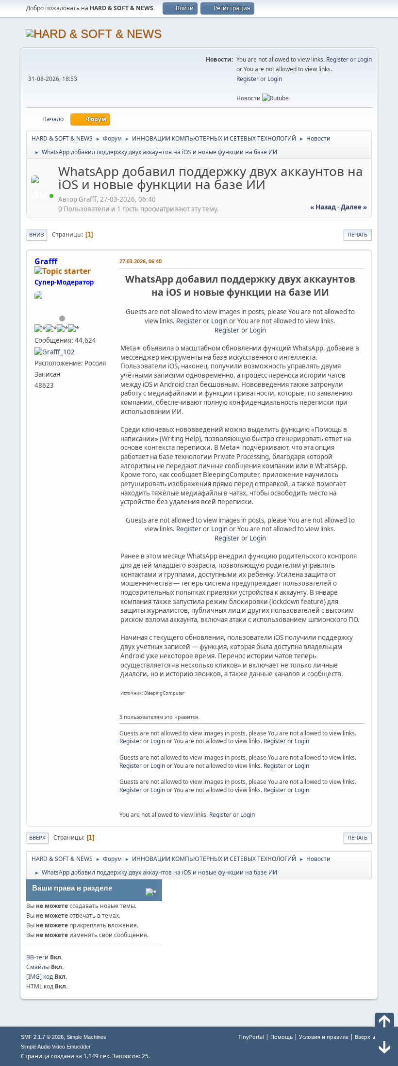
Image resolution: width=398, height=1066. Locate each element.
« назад (323, 207)
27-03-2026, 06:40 (140, 261)
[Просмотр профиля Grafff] (43, 195)
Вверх (37, 837)
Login (364, 59)
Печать (357, 234)
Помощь (281, 1036)
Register (337, 59)
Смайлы (38, 967)
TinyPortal (251, 1036)
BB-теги (37, 957)
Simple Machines (86, 1037)
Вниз (36, 234)
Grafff (45, 261)
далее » (354, 207)
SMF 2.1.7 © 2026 (42, 1037)
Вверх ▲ (366, 1036)
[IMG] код (39, 976)
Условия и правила (323, 1036)
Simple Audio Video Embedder (56, 1047)
